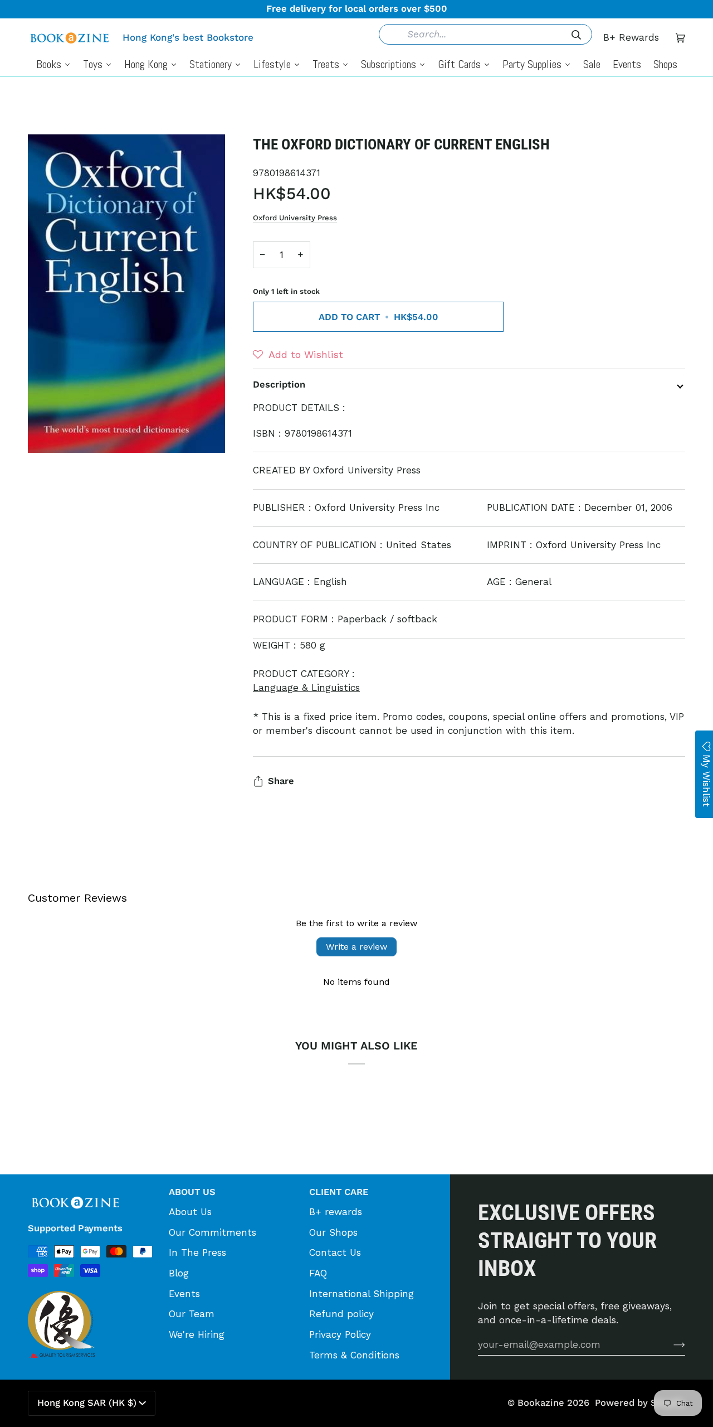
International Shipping (361, 1293)
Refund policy (341, 1313)
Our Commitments (212, 1232)
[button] (298, 355)
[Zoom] (126, 293)
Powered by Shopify (640, 1402)
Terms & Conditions (354, 1355)
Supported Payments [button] (75, 1228)
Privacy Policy (340, 1334)
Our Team (191, 1313)
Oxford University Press (295, 218)
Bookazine (540, 1402)
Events (184, 1293)
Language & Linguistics (306, 687)
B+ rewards (335, 1211)
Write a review (356, 946)
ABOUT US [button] (192, 1192)
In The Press (197, 1252)
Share (281, 781)
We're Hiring (196, 1334)
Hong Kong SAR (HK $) (86, 1402)
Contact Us (335, 1252)
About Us (190, 1211)
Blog (179, 1273)
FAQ (318, 1273)
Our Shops (333, 1232)
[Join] (670, 1344)
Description (279, 384)
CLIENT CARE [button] (338, 1192)
